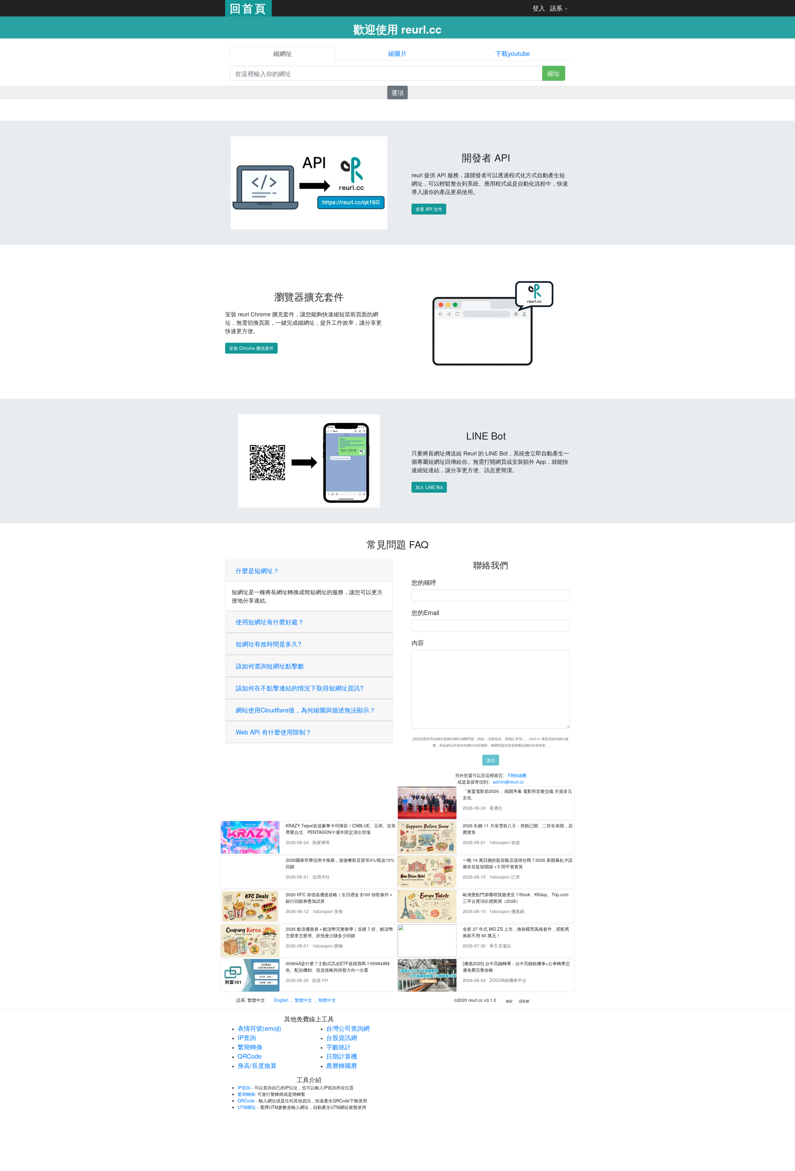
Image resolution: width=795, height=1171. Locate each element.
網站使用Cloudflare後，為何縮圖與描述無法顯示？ (305, 709)
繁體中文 (303, 1000)
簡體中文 (327, 1000)
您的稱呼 (423, 582)
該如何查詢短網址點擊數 (270, 665)
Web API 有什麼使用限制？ (273, 731)
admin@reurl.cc (508, 782)
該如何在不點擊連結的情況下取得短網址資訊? (299, 687)
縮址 (553, 73)
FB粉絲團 (517, 775)
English (281, 1000)
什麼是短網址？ (257, 570)
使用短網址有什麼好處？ (270, 621)
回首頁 (248, 8)
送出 (490, 760)
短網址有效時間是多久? (268, 643)
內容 (417, 642)
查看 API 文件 (429, 209)
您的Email (425, 612)
